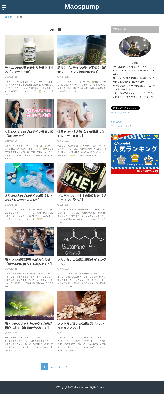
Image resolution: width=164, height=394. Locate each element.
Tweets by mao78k (120, 112)
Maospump (82, 6)
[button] (29, 50)
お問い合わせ (117, 122)
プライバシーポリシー (122, 126)
